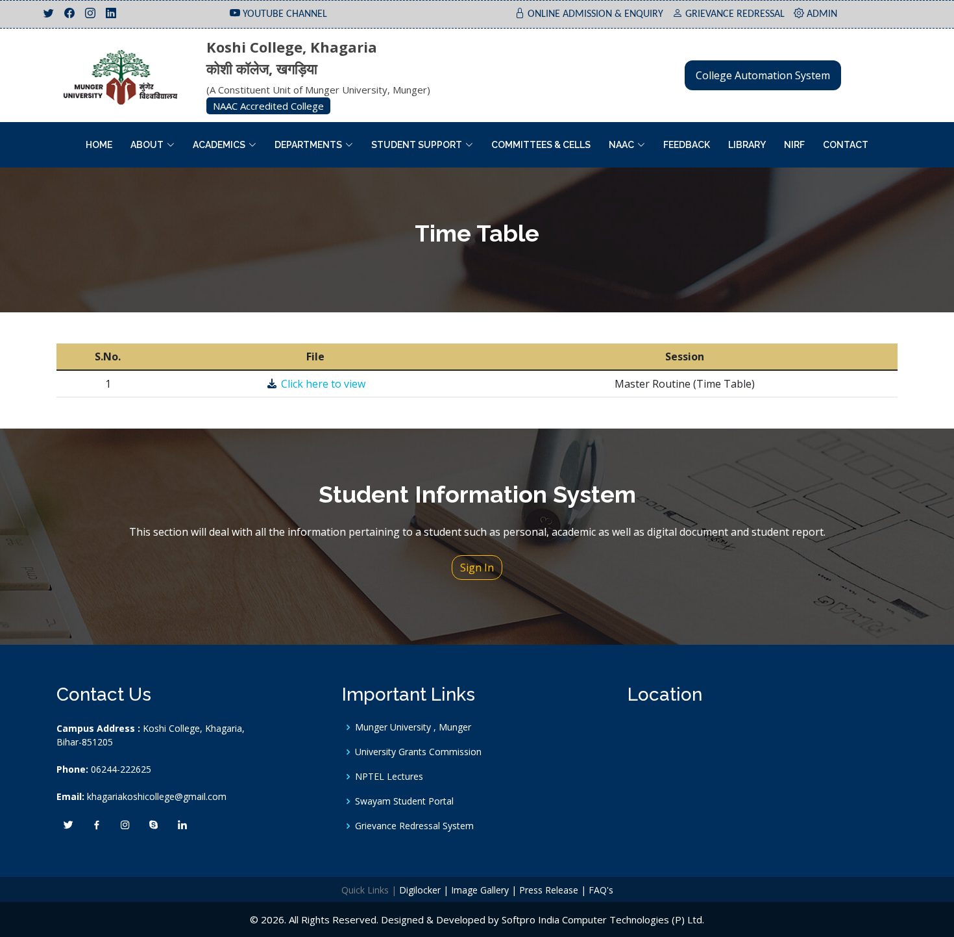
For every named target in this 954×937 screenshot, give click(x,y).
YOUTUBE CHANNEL (285, 14)
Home (99, 145)
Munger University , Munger (413, 727)
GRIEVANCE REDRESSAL (735, 14)
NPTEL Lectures (389, 776)
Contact (845, 145)
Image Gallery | (484, 890)
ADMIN (822, 14)
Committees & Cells (541, 145)
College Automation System (763, 75)
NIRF (794, 145)
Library (747, 145)
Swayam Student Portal (404, 801)
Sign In (477, 567)
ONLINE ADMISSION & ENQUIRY (595, 14)
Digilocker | (423, 890)
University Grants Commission (418, 751)
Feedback (686, 145)
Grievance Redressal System (414, 826)
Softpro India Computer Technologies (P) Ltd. (603, 919)
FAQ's (601, 890)
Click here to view (321, 384)
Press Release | (552, 890)
